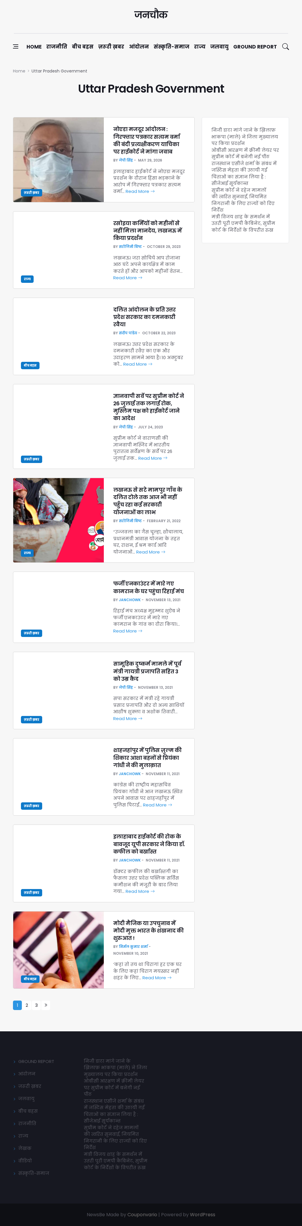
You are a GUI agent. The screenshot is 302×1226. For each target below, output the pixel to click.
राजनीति (56, 46)
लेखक (25, 1148)
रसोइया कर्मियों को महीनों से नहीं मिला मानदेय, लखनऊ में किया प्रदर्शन (147, 231)
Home (34, 46)
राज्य (200, 46)
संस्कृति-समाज (171, 46)
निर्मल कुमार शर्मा (133, 946)
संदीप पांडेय (128, 332)
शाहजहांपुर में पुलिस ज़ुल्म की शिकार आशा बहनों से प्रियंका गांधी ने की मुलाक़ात (147, 757)
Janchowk (130, 599)
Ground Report (255, 46)
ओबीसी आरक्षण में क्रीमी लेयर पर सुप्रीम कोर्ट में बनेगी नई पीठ (245, 153)
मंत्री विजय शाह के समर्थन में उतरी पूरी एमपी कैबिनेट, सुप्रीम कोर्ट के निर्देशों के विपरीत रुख (243, 223)
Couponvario (142, 1214)
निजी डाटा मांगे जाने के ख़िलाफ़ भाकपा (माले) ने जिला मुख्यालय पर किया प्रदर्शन (244, 136)
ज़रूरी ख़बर (111, 46)
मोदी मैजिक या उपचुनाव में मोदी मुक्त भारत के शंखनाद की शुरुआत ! (148, 931)
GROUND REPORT (36, 1061)
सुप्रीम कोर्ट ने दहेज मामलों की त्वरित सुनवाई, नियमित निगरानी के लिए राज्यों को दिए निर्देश (243, 200)
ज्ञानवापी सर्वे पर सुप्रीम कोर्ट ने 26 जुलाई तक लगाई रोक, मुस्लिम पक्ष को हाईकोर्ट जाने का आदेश (148, 407)
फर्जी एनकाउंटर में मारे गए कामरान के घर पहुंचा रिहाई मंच (148, 587)
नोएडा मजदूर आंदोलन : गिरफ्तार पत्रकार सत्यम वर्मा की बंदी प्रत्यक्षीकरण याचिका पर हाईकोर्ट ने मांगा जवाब (146, 140)
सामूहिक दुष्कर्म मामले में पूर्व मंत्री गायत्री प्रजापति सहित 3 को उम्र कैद (147, 671)
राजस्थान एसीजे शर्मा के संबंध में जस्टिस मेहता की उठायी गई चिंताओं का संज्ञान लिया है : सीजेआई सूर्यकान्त (244, 173)
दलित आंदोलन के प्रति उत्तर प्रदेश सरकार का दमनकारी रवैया (144, 317)
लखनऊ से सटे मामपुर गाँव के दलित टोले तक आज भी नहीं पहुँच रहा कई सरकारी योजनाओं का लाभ (147, 501)
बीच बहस (82, 46)
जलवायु (219, 46)
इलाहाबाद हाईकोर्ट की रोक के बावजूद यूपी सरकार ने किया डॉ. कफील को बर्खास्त (149, 844)
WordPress (202, 1214)
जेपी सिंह (126, 160)
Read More (138, 191)
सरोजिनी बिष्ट (130, 246)
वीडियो (25, 1161)
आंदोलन (139, 46)
